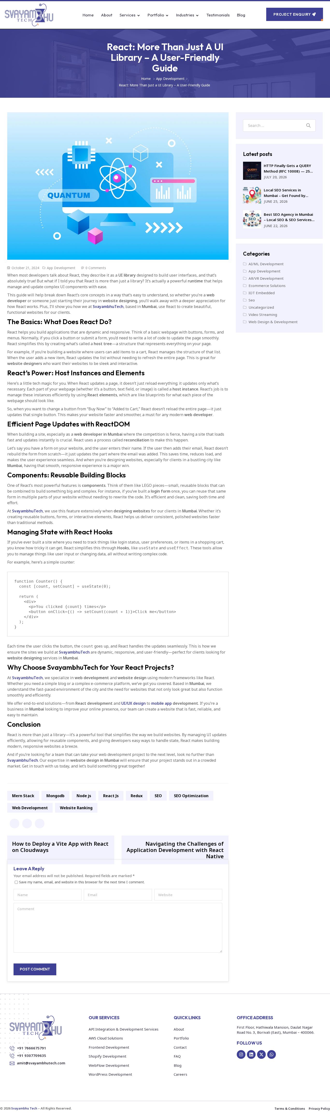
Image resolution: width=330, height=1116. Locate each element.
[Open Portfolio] (167, 15)
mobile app (161, 703)
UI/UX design (133, 703)
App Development (170, 78)
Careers (180, 1074)
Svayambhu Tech (24, 1108)
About (179, 1029)
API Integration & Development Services (123, 1029)
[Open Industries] (197, 15)
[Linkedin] (251, 1054)
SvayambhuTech (108, 306)
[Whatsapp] (271, 1054)
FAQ (177, 1056)
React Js (111, 795)
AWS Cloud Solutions (106, 1038)
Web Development (30, 807)
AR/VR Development (266, 278)
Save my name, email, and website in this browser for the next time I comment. (82, 882)
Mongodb (55, 795)
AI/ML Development (266, 263)
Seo (252, 300)
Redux (137, 795)
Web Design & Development (273, 321)
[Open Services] (138, 15)
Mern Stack (23, 795)
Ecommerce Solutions (267, 285)
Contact (180, 1047)
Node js (84, 795)
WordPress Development (110, 1074)
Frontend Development (109, 1047)
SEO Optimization (191, 795)
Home (146, 78)
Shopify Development (107, 1056)
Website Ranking (76, 807)
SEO (158, 795)
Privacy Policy (319, 1108)
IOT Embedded (262, 292)
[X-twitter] (261, 1054)
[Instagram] (241, 1054)
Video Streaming (263, 314)
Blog (177, 1065)
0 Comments (96, 267)
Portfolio (181, 1038)
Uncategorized (261, 307)
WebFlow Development (109, 1065)
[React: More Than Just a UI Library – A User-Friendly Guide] (14, 823)
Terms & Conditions (289, 1108)
